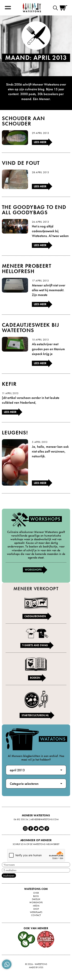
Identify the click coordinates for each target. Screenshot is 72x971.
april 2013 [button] (17, 770)
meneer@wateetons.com (44, 819)
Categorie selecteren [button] (24, 783)
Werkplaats (36, 912)
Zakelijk (36, 899)
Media (36, 905)
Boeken (35, 677)
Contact (36, 915)
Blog (36, 896)
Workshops (33, 569)
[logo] (32, 7)
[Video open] (56, 7)
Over (36, 892)
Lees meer (40, 142)
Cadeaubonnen (35, 616)
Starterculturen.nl (35, 715)
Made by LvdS (36, 967)
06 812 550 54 (21, 819)
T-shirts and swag (35, 645)
